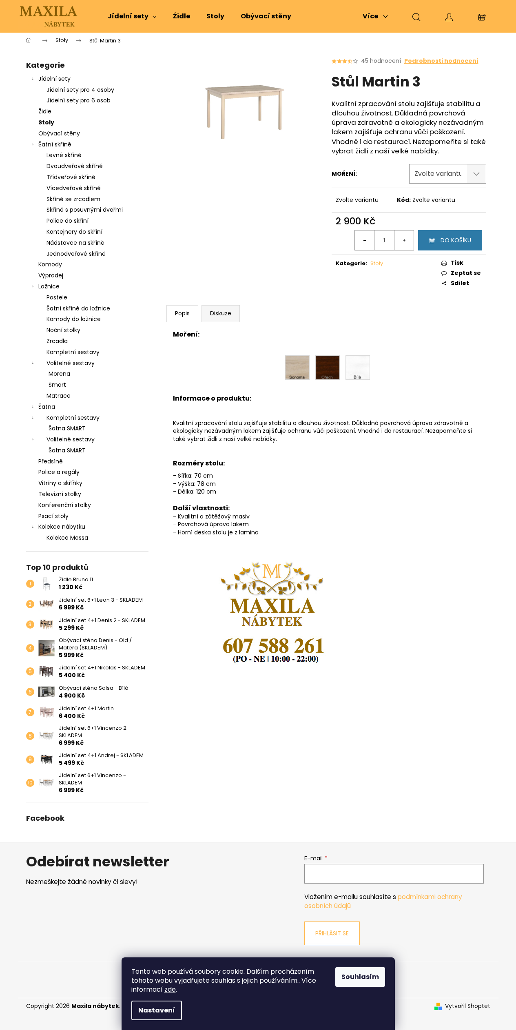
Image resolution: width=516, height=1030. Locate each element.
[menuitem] (132, 16)
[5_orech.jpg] (327, 367)
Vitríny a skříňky (60, 483)
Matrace (59, 396)
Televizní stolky (59, 494)
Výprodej (50, 275)
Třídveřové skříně (71, 177)
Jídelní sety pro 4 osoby (80, 90)
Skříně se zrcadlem (73, 199)
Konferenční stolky (64, 505)
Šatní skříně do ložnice (78, 308)
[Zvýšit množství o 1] (404, 240)
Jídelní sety (54, 79)
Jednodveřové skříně (76, 254)
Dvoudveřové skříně (75, 166)
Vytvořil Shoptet (467, 1006)
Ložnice (49, 286)
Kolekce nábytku (61, 527)
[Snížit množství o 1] (364, 240)
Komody (50, 264)
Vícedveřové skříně (74, 188)
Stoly (46, 122)
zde (170, 989)
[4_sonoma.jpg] (297, 367)
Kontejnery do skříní (74, 232)
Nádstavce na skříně (75, 243)
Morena (59, 374)
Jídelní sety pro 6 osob (79, 100)
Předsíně (50, 461)
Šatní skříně (54, 144)
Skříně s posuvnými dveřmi (85, 210)
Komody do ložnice (74, 319)
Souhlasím (360, 976)
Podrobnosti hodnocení (441, 61)
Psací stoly (53, 516)
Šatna (46, 407)
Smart (57, 385)
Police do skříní (68, 221)
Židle (44, 111)
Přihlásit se (332, 933)
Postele (57, 297)
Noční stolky (63, 330)
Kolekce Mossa (67, 538)
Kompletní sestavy (73, 352)
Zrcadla (57, 341)
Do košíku (456, 240)
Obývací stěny (59, 133)
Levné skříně (64, 155)
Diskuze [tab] (220, 313)
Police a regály (59, 472)
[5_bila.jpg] (358, 367)
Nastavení (156, 1010)
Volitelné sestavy (71, 363)
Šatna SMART (67, 428)
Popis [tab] (182, 313)
